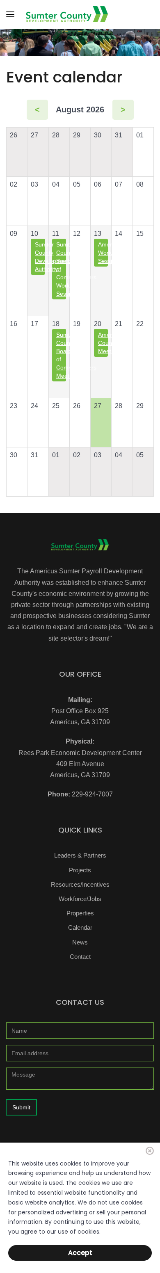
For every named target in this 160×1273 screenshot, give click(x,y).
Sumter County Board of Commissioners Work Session (61, 269)
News (80, 942)
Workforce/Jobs (80, 898)
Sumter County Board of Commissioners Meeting (61, 355)
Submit (21, 1107)
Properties (80, 913)
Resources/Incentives (80, 884)
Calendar (80, 927)
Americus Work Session (103, 252)
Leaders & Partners (80, 855)
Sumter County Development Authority (40, 256)
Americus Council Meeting (103, 342)
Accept (80, 1252)
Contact (80, 956)
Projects (80, 870)
